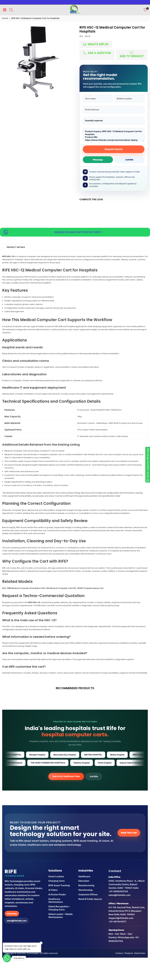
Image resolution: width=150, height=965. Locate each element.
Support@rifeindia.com (121, 918)
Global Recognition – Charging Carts (59, 908)
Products (129, 953)
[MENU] (4, 10)
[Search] (11, 10)
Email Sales (139, 953)
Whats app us (97, 44)
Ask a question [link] (99, 53)
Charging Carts (56, 880)
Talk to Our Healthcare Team (66, 776)
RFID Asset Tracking (59, 885)
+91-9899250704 (118, 891)
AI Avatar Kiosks (57, 894)
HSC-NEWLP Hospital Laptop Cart (88, 588)
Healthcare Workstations (55, 900)
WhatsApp (98, 159)
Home (5, 18)
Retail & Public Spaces (90, 899)
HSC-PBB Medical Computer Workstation (21, 588)
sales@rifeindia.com (17, 920)
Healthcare (84, 876)
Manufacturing (86, 885)
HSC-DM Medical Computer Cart (56, 588)
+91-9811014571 (117, 921)
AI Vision (53, 890)
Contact (119, 953)
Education (83, 880)
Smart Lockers (56, 876)
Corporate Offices (88, 894)
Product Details (16, 247)
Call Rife (129, 159)
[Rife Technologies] (75, 9)
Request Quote (113, 149)
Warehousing (85, 890)
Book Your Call (129, 832)
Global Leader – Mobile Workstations (60, 916)
